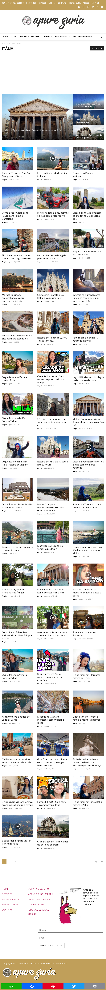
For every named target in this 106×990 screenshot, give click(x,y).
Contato (62, 3)
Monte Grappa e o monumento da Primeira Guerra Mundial (50, 507)
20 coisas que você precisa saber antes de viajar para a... (51, 422)
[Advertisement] (53, 73)
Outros (46, 37)
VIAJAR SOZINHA (10, 899)
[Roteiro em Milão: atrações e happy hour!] (53, 447)
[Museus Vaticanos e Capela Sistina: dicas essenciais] (17, 321)
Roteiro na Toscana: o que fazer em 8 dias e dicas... (87, 506)
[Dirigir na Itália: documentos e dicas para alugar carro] (53, 198)
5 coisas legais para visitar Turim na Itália (16, 842)
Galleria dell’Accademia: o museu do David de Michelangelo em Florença (87, 762)
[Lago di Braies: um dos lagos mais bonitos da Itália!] (88, 362)
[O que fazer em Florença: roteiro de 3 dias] (88, 660)
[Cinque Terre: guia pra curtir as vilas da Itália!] (17, 532)
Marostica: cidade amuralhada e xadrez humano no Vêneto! (14, 298)
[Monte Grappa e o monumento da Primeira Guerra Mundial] (53, 489)
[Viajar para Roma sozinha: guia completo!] (88, 238)
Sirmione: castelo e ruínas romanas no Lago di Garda (16, 257)
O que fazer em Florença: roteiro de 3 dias (86, 676)
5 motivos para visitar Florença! (84, 634)
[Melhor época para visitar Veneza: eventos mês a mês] (17, 744)
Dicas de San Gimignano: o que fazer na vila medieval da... (87, 215)
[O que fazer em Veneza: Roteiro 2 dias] (17, 660)
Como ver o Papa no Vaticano (83, 174)
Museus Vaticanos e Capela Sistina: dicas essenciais (17, 337)
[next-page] (15, 861)
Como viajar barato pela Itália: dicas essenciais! (50, 296)
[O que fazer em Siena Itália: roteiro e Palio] (88, 787)
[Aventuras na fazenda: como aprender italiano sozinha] (53, 617)
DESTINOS (7, 894)
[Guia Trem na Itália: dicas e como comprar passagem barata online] (53, 744)
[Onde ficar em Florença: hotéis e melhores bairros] (88, 702)
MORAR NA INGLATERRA (40, 894)
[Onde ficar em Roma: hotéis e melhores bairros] (17, 489)
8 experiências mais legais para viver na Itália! (51, 257)
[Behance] (79, 7)
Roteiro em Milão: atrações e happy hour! (52, 463)
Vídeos (86, 3)
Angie (7, 137)
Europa (23, 37)
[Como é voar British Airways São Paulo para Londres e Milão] (88, 532)
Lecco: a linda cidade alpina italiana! (52, 174)
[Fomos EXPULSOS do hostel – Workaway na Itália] (53, 787)
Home (5, 37)
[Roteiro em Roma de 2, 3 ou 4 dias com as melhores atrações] (53, 322)
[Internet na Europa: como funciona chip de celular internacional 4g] (88, 280)
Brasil (13, 37)
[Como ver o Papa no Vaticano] (88, 158)
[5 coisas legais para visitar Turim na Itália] (17, 826)
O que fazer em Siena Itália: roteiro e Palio (88, 803)
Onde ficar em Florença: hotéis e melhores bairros (86, 718)
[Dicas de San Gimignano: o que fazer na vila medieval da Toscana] (88, 198)
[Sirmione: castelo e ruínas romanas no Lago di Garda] (17, 240)
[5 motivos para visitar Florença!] (88, 617)
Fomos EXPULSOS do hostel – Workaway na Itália (52, 803)
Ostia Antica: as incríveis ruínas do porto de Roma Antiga (51, 379)
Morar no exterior (81, 37)
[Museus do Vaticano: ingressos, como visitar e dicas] (53, 702)
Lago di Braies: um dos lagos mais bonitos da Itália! (88, 379)
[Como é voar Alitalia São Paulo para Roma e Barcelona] (88, 101)
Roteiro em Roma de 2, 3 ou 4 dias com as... (52, 339)
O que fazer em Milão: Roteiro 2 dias (14, 419)
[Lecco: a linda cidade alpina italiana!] (53, 158)
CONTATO (7, 910)
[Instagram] (88, 7)
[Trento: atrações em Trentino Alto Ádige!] (17, 575)
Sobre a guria (75, 3)
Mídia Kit (95, 3)
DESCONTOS (31, 3)
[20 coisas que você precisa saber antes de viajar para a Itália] (53, 404)
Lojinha (52, 3)
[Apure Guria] (53, 21)
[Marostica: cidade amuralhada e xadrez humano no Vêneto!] (17, 280)
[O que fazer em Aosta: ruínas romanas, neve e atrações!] (53, 660)
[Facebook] (84, 7)
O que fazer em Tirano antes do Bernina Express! (52, 843)
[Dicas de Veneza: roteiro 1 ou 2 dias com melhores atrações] (88, 447)
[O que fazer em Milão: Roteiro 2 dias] (17, 404)
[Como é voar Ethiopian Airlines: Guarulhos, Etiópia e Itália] (17, 617)
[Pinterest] (93, 7)
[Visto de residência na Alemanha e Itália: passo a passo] (88, 575)
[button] (100, 37)
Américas (35, 37)
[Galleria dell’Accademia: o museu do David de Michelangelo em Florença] (88, 744)
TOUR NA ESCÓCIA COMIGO (13, 3)
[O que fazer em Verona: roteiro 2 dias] (17, 362)
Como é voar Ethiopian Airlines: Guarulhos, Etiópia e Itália (17, 635)
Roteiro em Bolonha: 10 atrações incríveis (85, 339)
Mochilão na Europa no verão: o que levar (50, 547)
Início (4, 43)
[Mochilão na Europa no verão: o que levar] (53, 532)
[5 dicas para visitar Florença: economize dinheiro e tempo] (17, 787)
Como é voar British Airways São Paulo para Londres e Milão (88, 550)
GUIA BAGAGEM (35, 904)
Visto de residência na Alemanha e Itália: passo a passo (87, 592)
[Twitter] (97, 7)
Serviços (42, 3)
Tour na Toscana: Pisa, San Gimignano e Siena (16, 174)
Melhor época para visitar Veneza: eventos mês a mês (16, 761)
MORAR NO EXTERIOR (38, 889)
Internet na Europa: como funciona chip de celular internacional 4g (86, 298)
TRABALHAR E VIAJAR (38, 899)
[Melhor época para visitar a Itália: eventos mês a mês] (53, 575)
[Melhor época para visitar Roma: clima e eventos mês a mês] (37, 121)
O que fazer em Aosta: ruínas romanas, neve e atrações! (50, 677)
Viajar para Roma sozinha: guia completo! (87, 253)
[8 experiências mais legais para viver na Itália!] (53, 240)
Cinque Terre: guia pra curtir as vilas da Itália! (17, 548)
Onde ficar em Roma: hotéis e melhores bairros (17, 506)
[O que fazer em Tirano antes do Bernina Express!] (88, 132)
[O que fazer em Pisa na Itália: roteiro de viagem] (17, 447)
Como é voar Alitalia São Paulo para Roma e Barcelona (15, 215)
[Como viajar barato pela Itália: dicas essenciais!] (88, 117)
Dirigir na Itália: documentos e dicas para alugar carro (53, 214)
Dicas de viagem (61, 37)
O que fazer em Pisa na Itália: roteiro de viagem (15, 463)
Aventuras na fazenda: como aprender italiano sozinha (52, 634)
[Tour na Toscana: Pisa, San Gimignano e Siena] (17, 158)
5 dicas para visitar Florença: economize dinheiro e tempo (17, 803)
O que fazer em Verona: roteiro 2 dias (14, 379)
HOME (5, 889)
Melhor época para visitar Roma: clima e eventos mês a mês (88, 422)
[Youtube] (102, 7)
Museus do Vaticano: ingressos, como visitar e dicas (50, 719)
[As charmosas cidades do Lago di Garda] (17, 702)
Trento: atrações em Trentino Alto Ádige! (13, 591)
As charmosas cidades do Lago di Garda (16, 718)
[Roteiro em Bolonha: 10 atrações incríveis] (88, 322)
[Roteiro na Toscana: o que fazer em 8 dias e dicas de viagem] (88, 489)
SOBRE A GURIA (10, 904)
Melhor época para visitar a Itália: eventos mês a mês (52, 591)
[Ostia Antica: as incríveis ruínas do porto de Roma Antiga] (53, 362)
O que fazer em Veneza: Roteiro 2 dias (14, 676)
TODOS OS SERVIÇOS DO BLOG (38, 912)
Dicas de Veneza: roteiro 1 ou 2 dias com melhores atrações (88, 464)
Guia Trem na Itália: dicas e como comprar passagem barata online (52, 762)
